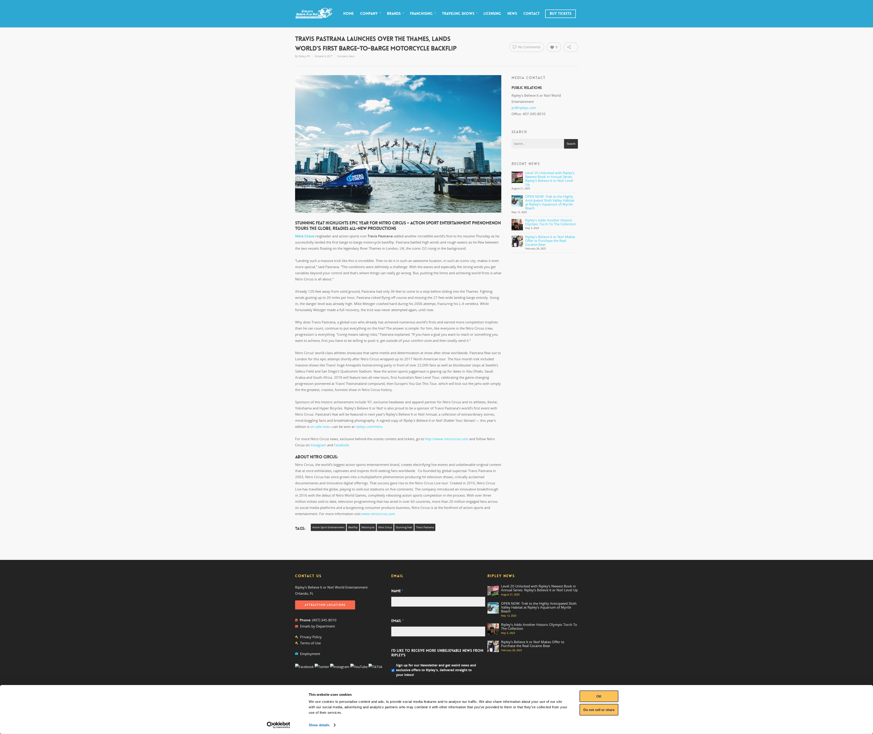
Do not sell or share (599, 709)
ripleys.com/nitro (368, 426)
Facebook (341, 445)
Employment (310, 653)
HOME (348, 13)
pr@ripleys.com (524, 107)
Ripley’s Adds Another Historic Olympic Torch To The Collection (550, 222)
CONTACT (531, 13)
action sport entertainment (328, 527)
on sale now (319, 426)
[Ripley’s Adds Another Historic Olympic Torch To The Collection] (517, 224)
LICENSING (492, 13)
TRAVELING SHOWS (458, 13)
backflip (353, 527)
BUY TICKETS (560, 13)
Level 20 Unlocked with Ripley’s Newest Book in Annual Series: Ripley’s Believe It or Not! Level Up (549, 178)
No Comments (529, 47)
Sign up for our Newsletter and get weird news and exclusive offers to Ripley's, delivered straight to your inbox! (436, 670)
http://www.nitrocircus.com (446, 439)
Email (397, 621)
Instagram (318, 445)
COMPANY (369, 13)
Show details (319, 725)
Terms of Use (310, 643)
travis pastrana (425, 527)
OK (599, 696)
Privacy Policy (311, 637)
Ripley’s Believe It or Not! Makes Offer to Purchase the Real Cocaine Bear (550, 240)
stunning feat (404, 527)
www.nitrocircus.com (378, 513)
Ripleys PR (304, 56)
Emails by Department (317, 626)
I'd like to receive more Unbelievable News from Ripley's (437, 653)
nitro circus (385, 527)
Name (397, 591)
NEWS (512, 13)
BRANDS (394, 13)
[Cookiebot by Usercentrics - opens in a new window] (279, 725)
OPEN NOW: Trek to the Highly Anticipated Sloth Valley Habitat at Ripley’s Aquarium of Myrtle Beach (549, 202)
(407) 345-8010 (324, 620)
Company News (346, 56)
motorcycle (367, 527)
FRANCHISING (421, 13)
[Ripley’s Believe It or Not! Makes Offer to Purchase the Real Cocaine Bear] (517, 241)
